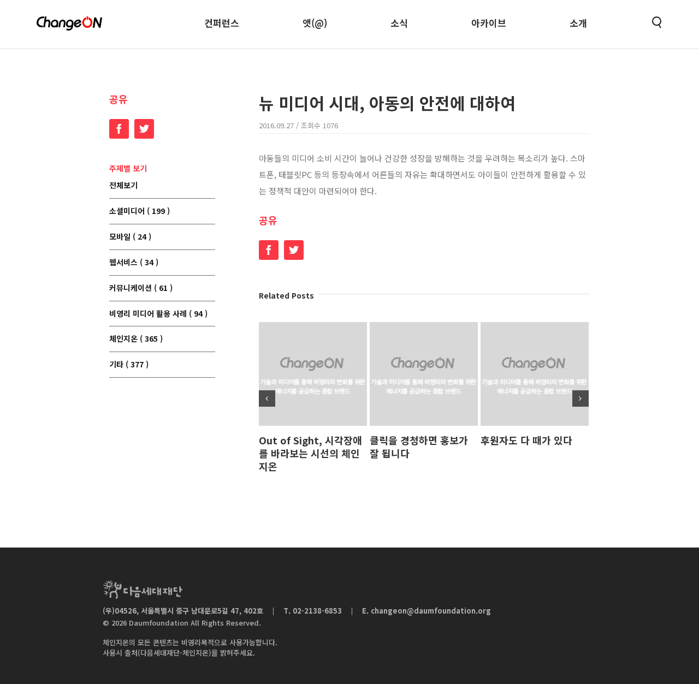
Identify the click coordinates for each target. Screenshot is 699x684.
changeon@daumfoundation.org (431, 610)
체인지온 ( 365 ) (136, 339)
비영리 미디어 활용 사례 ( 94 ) (158, 314)
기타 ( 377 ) (129, 364)
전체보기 (123, 185)
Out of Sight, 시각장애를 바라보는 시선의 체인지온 (310, 453)
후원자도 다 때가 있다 (526, 440)
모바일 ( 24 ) (130, 237)
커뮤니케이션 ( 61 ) (141, 288)
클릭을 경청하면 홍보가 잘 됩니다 (419, 446)
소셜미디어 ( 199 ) (139, 211)
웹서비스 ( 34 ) (133, 262)
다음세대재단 (142, 589)
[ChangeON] (69, 23)
